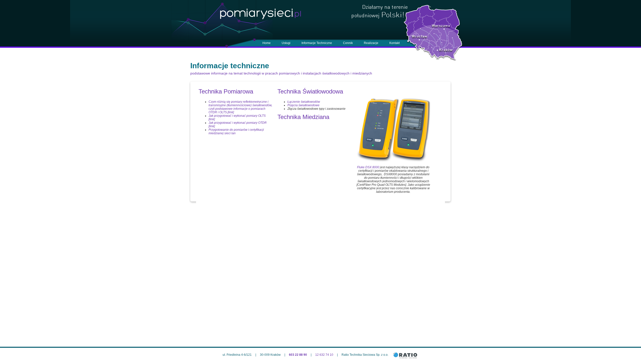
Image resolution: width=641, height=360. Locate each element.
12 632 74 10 (324, 354)
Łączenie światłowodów (303, 102)
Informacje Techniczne (316, 43)
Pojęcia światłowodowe (303, 105)
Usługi (286, 43)
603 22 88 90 (298, 354)
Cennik (348, 43)
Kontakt (394, 43)
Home (266, 43)
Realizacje (371, 43)
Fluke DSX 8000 (368, 167)
